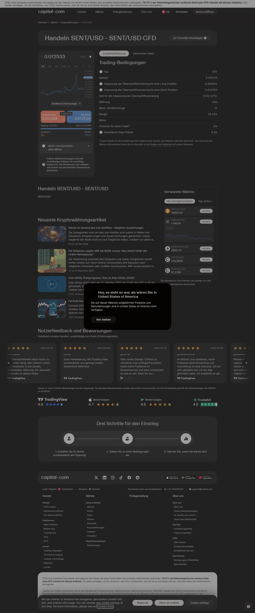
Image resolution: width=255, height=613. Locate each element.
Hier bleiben (103, 319)
